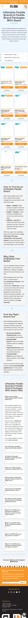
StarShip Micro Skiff (21, 166)
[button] (24, 614)
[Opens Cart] (25, 6)
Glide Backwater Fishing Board (6, 111)
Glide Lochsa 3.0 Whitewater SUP (6, 167)
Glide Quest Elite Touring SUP (20, 139)
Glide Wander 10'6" (6, 81)
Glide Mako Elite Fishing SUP (6, 139)
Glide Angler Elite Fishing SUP (20, 82)
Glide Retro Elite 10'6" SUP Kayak (20, 111)
